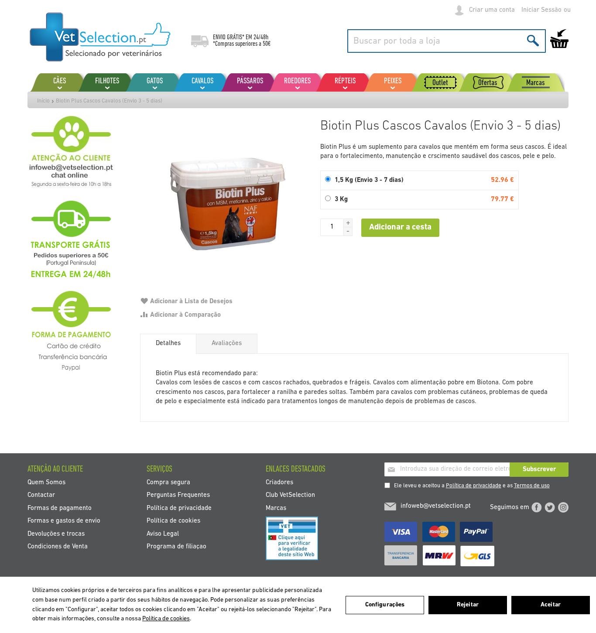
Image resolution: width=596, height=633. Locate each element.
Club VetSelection (290, 495)
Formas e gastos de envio (63, 521)
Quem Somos (46, 482)
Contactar (41, 495)
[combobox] (446, 41)
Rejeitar (468, 605)
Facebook (536, 507)
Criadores (279, 482)
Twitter (549, 507)
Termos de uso (532, 486)
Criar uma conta (492, 10)
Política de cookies (173, 521)
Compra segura (168, 482)
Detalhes (168, 343)
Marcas (276, 508)
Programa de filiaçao (176, 547)
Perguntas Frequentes (178, 495)
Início (43, 101)
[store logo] (100, 37)
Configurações (385, 605)
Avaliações (227, 343)
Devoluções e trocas (56, 533)
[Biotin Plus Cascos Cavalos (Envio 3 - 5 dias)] (225, 200)
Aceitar (551, 605)
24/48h (260, 37)
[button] (348, 223)
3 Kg (341, 199)
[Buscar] (533, 40)
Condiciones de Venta (57, 547)
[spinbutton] (332, 227)
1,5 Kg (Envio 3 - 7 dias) (369, 180)
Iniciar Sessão (541, 10)
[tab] (168, 344)
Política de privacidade (473, 486)
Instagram (563, 507)
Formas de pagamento (59, 508)
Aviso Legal (163, 533)
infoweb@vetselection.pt (436, 506)
